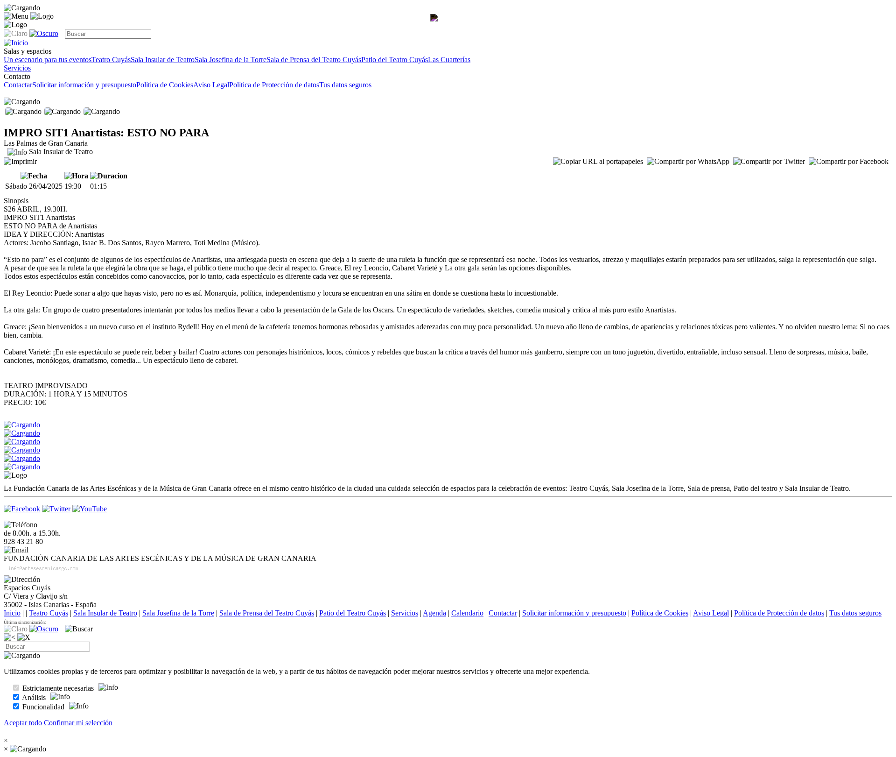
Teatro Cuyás (111, 60)
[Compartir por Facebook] (849, 161)
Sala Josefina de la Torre (230, 60)
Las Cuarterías (449, 60)
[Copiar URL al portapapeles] (598, 161)
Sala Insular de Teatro (163, 60)
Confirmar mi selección (78, 723)
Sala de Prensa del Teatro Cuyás (313, 60)
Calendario (467, 613)
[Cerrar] (23, 637)
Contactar (18, 85)
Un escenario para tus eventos (47, 60)
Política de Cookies (164, 85)
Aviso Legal (211, 85)
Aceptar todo (23, 723)
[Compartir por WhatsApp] (688, 161)
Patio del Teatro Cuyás (394, 60)
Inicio (12, 613)
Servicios (17, 68)
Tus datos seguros (345, 85)
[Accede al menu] (16, 16)
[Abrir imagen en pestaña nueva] (435, 26)
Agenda (434, 613)
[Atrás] (9, 637)
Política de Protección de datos (274, 85)
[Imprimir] (20, 160)
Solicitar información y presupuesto (84, 85)
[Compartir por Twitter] (769, 161)
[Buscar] (79, 629)
